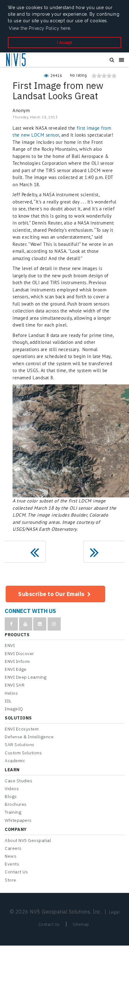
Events (12, 864)
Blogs (11, 796)
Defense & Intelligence (29, 737)
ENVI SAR (14, 685)
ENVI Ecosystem (22, 729)
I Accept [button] (64, 42)
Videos (12, 788)
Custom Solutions (23, 753)
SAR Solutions (19, 744)
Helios (11, 693)
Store (10, 880)
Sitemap (81, 924)
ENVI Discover (19, 653)
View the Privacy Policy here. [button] (40, 28)
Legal (114, 912)
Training (13, 812)
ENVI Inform (17, 661)
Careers (13, 848)
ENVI (10, 645)
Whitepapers (18, 820)
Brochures (16, 804)
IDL (8, 701)
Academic (15, 760)
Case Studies (18, 781)
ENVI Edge (16, 669)
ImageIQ (14, 709)
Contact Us (16, 872)
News (10, 856)
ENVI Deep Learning (25, 677)
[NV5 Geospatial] (16, 60)
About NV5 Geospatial (28, 840)
